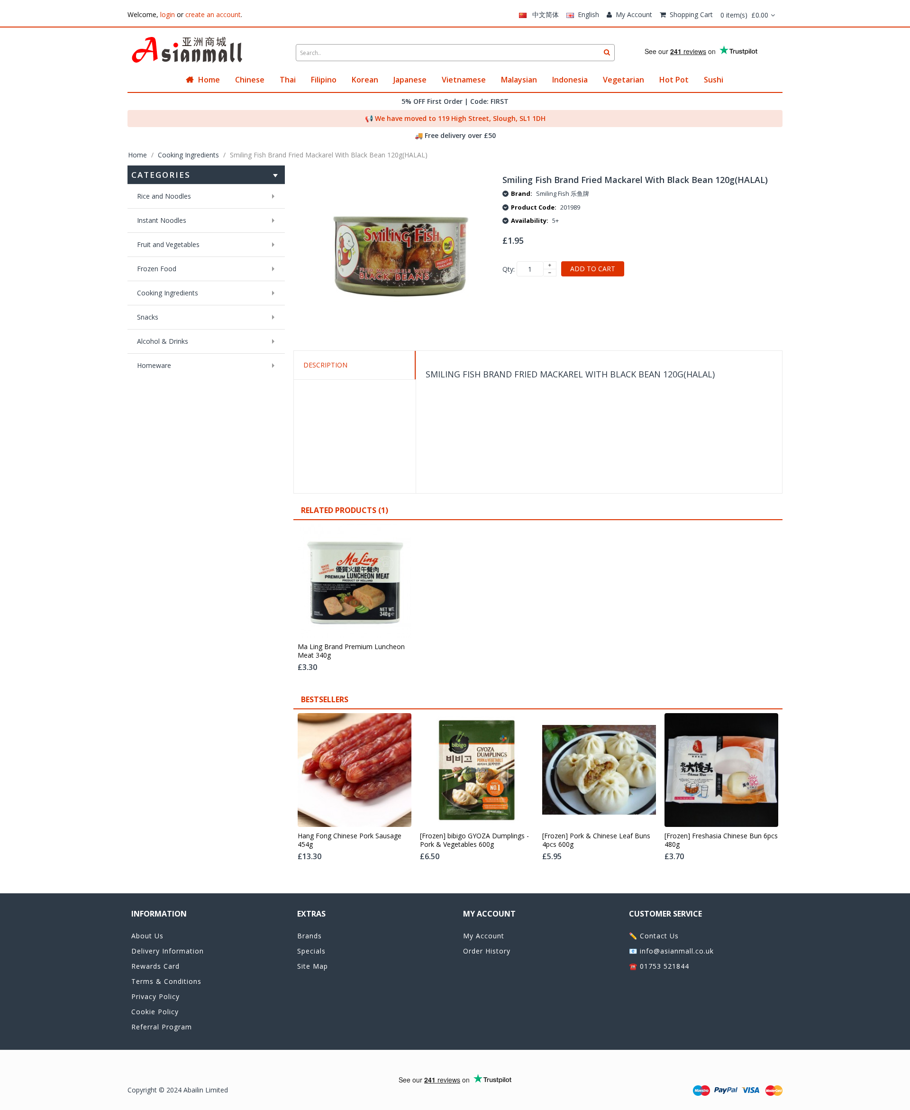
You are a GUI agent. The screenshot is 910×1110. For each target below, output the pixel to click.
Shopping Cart (691, 14)
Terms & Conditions (166, 981)
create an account (213, 14)
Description (325, 364)
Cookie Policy (155, 1011)
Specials (311, 950)
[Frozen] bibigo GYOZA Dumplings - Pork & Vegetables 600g (474, 840)
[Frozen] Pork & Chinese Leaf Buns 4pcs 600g (596, 840)
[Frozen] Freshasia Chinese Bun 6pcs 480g (721, 840)
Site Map (312, 966)
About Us (147, 935)
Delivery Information (167, 950)
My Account (634, 14)
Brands (309, 935)
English (586, 14)
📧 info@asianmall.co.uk (671, 950)
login (167, 14)
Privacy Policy (155, 996)
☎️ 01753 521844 (659, 966)
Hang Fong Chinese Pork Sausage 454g (349, 840)
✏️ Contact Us (654, 935)
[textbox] (455, 52)
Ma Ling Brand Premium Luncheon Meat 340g (351, 651)
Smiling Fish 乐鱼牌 (562, 193)
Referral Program (161, 1026)
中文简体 (543, 14)
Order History (486, 950)
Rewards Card (155, 966)
